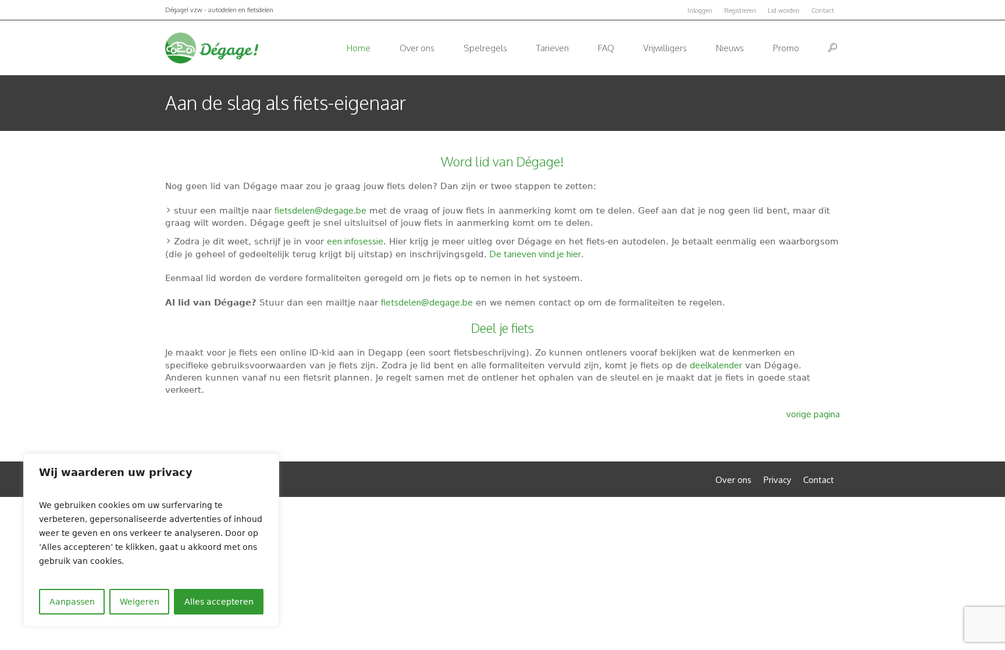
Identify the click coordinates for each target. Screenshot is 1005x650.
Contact (822, 10)
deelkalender (716, 365)
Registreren (740, 10)
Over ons (733, 479)
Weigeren (139, 601)
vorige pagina (813, 414)
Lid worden (784, 10)
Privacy (777, 479)
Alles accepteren (219, 601)
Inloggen (699, 10)
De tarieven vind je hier (535, 254)
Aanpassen (72, 601)
